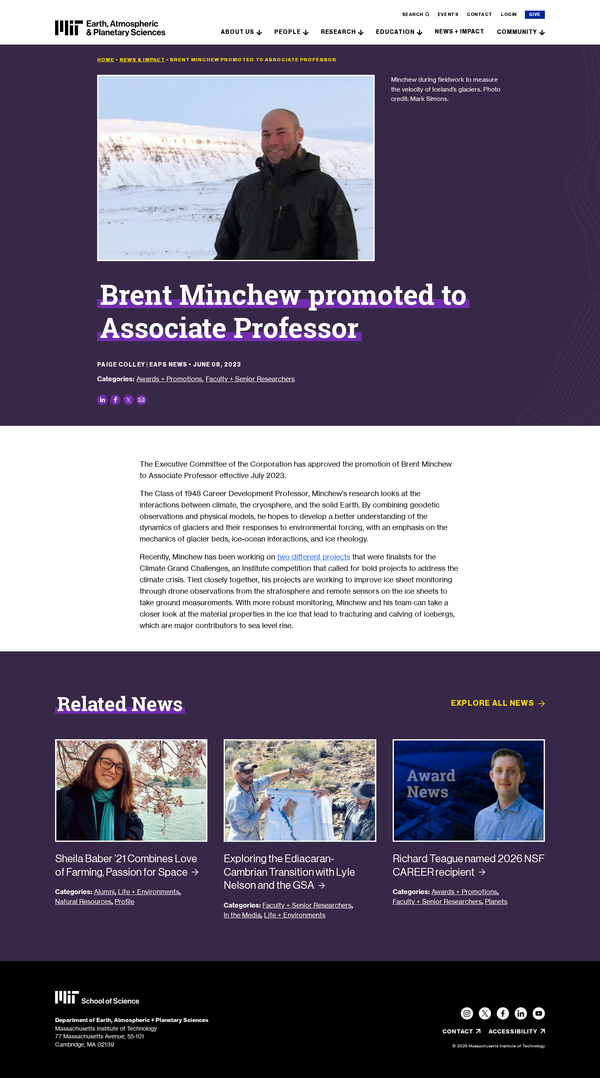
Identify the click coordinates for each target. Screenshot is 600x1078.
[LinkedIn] (521, 1013)
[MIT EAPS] (110, 28)
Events (448, 14)
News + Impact (459, 31)
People (287, 32)
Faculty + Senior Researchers (250, 379)
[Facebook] (503, 1013)
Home (105, 60)
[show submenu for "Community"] (542, 31)
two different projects (313, 556)
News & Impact (142, 60)
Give (535, 14)
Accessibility (517, 1031)
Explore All (492, 703)
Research (338, 32)
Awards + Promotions (169, 379)
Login (509, 14)
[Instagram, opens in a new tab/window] (467, 1013)
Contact (480, 14)
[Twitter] (485, 1013)
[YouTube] (539, 1013)
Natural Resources (83, 902)
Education (395, 32)
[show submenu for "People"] (306, 31)
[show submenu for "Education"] (419, 31)
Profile (124, 902)
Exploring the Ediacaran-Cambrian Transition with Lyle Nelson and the (289, 871)
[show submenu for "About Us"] (259, 31)
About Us (237, 32)
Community (517, 32)
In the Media (242, 915)
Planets (496, 902)
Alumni (104, 892)
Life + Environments (148, 892)
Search (412, 14)
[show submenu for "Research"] (361, 31)
